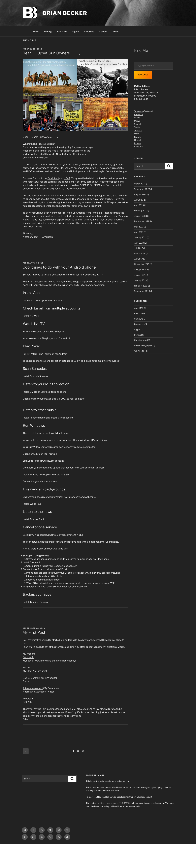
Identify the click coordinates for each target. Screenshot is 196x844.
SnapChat (138, 146)
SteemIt (138, 124)
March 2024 (140, 183)
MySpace (28, 660)
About (116, 31)
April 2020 (139, 243)
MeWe (137, 121)
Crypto (75, 31)
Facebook (28, 657)
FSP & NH (62, 31)
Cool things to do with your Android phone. (59, 267)
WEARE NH (139, 351)
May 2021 (138, 226)
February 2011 (140, 285)
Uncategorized (141, 340)
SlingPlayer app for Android (56, 338)
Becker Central (31, 678)
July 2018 (138, 248)
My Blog (27, 671)
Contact (103, 31)
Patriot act (53, 178)
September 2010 (142, 291)
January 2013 (140, 280)
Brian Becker (64, 13)
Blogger (137, 143)
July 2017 (138, 259)
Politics (137, 335)
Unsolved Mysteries (143, 345)
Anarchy (138, 313)
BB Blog (48, 31)
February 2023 (141, 210)
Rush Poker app (46, 354)
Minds (137, 117)
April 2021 (138, 232)
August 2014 (140, 269)
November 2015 (141, 264)
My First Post (34, 632)
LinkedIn (138, 140)
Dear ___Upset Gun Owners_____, (51, 53)
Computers (139, 324)
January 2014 (140, 275)
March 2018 (139, 253)
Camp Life (89, 31)
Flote (136, 133)
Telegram (138, 111)
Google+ (138, 137)
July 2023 (138, 200)
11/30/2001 (125, 803)
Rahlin (26, 681)
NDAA (67, 178)
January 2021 (140, 237)
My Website (29, 653)
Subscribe (143, 74)
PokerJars (28, 698)
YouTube (138, 130)
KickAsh (27, 702)
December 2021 (141, 221)
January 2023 (140, 216)
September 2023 (142, 189)
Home (35, 31)
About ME (138, 308)
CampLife (138, 319)
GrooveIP (35, 562)
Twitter (26, 667)
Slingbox (59, 331)
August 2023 (140, 194)
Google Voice (42, 555)
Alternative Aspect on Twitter (38, 691)
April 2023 (139, 205)
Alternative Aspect (33, 688)
